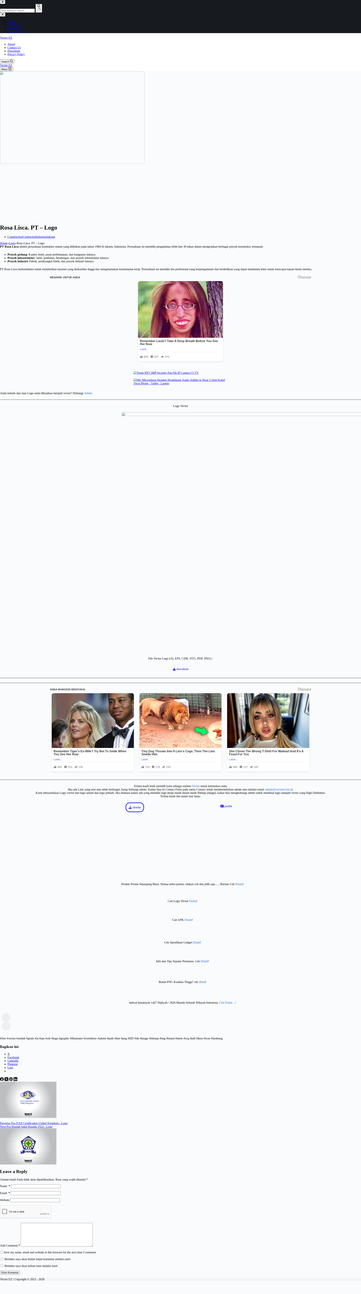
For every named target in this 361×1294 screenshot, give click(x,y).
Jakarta (51, 236)
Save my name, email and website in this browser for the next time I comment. (50, 1252)
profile (228, 806)
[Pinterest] (11, 1080)
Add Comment (10, 1245)
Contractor (29, 236)
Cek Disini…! (227, 1002)
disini (202, 982)
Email (5, 1193)
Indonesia (41, 236)
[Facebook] (2, 1080)
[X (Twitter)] (7, 1080)
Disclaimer (14, 50)
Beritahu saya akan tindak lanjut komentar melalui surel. (38, 1259)
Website (4, 1200)
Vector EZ (6, 37)
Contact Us (14, 47)
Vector (196, 786)
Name (5, 1186)
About (11, 44)
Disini (239, 884)
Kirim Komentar (10, 1272)
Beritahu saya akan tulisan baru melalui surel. (31, 1265)
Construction (15, 236)
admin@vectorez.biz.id (279, 789)
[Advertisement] (180, 193)
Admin (88, 393)
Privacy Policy (16, 54)
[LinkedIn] (15, 1080)
